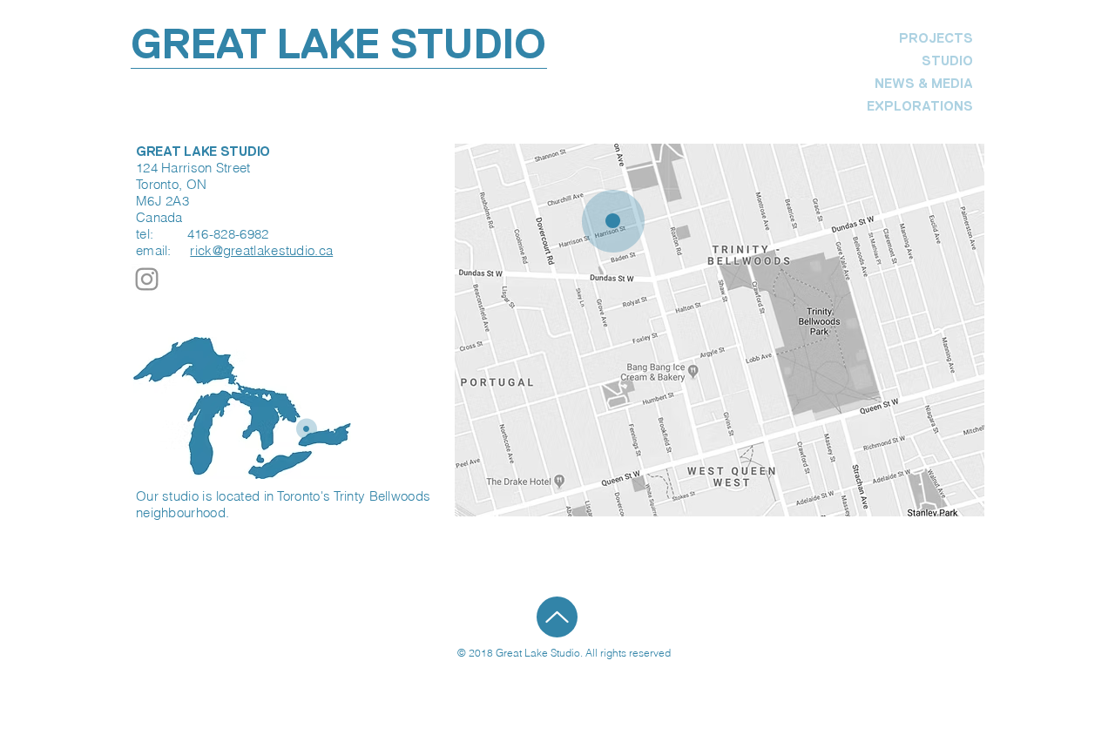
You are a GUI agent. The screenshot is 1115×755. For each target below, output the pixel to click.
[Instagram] (147, 279)
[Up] (557, 617)
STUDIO (947, 60)
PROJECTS (936, 37)
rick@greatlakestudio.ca (261, 250)
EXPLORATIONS (924, 105)
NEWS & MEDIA (924, 83)
